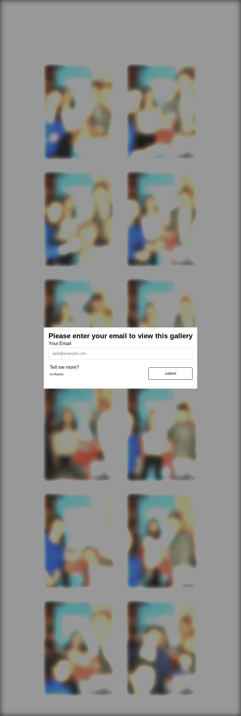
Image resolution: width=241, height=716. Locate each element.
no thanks (57, 374)
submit (170, 373)
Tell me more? (64, 367)
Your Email (59, 343)
